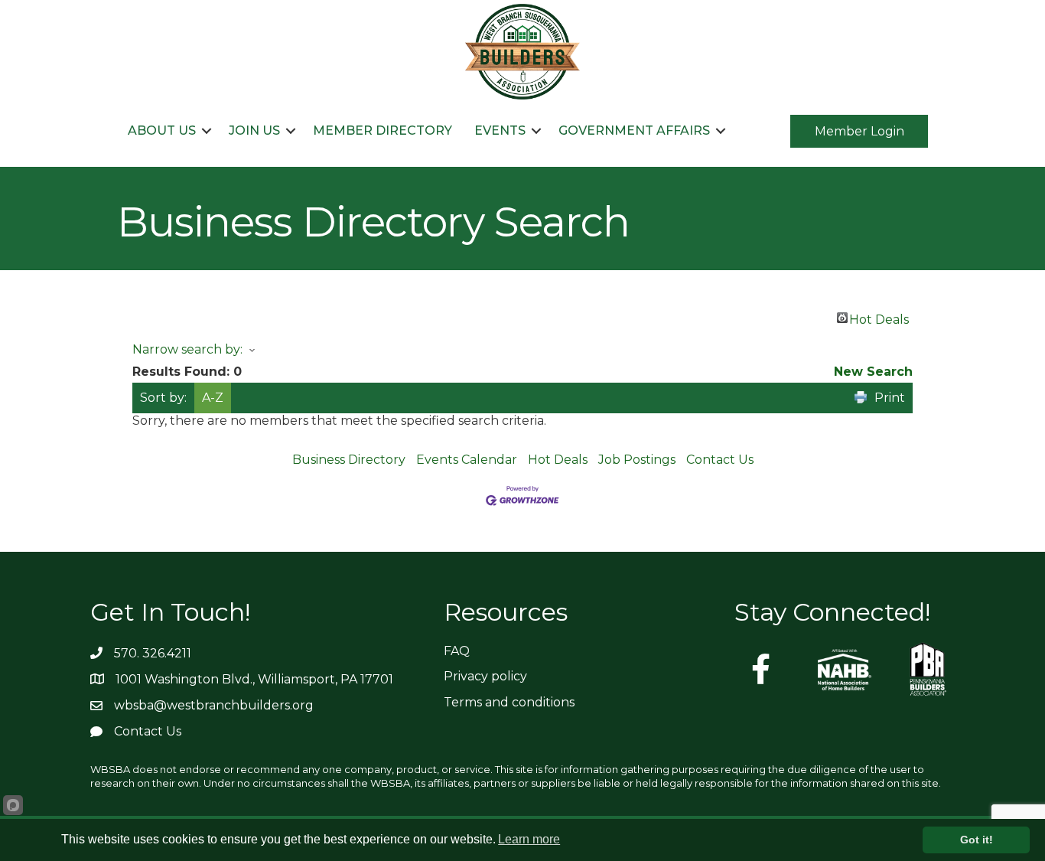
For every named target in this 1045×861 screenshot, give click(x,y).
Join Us (254, 130)
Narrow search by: (187, 349)
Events (500, 130)
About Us (162, 130)
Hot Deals (879, 317)
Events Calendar (466, 459)
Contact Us (720, 459)
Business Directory (348, 459)
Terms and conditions (509, 702)
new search (873, 371)
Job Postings (637, 459)
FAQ (457, 651)
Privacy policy (485, 676)
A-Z (212, 397)
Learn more (529, 839)
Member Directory (382, 130)
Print (889, 397)
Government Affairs (634, 130)
